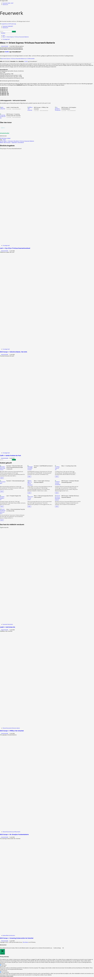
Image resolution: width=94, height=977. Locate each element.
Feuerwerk (11, 13)
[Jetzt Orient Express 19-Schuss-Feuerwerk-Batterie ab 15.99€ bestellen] (17, 58)
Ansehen (3, 33)
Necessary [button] (2, 963)
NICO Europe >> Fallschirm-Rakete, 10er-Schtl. (13, 352)
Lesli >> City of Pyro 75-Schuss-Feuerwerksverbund (15, 248)
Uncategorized (6, 39)
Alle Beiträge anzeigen (5, 138)
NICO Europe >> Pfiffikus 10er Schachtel (12, 731)
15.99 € (7, 52)
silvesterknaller (5, 46)
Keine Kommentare (16, 109)
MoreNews (25, 942)
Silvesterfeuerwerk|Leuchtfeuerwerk (11, 831)
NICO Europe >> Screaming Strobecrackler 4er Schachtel (16, 938)
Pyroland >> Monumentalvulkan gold (15, 481)
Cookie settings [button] (57, 948)
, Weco (4, 139)
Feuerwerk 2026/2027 (8, 26)
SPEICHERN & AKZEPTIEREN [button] (6, 976)
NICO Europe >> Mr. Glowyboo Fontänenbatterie (14, 834)
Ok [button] (63, 948)
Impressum (5, 4)
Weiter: (12, 142)
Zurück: (17, 141)
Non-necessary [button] (3, 970)
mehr (2, 478)
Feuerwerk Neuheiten (8, 624)
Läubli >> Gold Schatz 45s (12, 107)
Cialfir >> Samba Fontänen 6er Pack (10, 455)
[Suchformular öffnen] (0, 30)
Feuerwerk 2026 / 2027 (8, 3)
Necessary (4, 965)
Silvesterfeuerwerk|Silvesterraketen (11, 728)
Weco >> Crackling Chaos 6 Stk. (68, 466)
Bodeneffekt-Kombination (9, 935)
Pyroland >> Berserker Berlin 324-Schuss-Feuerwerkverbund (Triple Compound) (14, 467)
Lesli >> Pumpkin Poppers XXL (13, 495)
